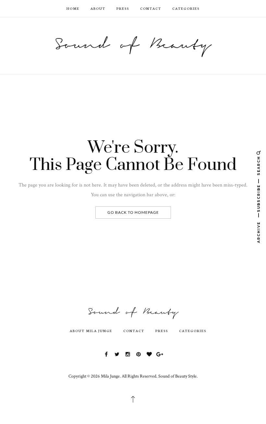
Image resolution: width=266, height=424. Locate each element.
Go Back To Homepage (133, 212)
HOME (72, 8)
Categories (186, 8)
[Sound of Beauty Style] (133, 45)
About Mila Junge (91, 330)
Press (122, 8)
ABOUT (98, 8)
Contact (150, 8)
